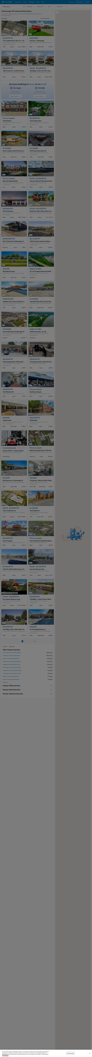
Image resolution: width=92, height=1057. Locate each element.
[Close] (89, 1053)
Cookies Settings (70, 1053)
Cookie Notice (5, 1055)
